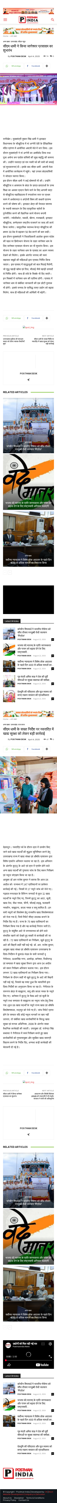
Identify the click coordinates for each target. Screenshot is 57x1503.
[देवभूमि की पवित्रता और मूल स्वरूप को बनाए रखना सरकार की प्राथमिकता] (9, 696)
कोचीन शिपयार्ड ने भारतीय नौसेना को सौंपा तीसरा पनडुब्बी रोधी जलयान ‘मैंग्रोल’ (28, 448)
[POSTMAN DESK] (5, 56)
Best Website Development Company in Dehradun (28, 1493)
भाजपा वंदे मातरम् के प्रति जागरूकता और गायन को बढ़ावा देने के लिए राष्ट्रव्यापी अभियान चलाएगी (28, 504)
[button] (5, 20)
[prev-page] (5, 573)
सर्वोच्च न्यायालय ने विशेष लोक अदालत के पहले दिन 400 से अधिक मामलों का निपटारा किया (29, 561)
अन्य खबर (13, 36)
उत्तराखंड (14, 42)
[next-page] (10, 573)
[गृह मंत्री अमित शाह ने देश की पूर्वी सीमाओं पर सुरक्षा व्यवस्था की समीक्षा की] (9, 681)
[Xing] (28, 379)
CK (46, 1492)
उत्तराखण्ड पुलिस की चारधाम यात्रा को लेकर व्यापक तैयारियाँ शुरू (13, 341)
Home (5, 36)
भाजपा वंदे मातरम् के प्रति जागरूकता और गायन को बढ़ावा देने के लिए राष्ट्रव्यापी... (34, 649)
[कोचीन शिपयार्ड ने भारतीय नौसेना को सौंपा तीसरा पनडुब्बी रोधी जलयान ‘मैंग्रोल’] (28, 425)
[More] (47, 66)
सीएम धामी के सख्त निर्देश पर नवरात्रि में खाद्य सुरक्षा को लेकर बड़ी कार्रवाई (43, 341)
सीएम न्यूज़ (21, 42)
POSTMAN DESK (18, 56)
